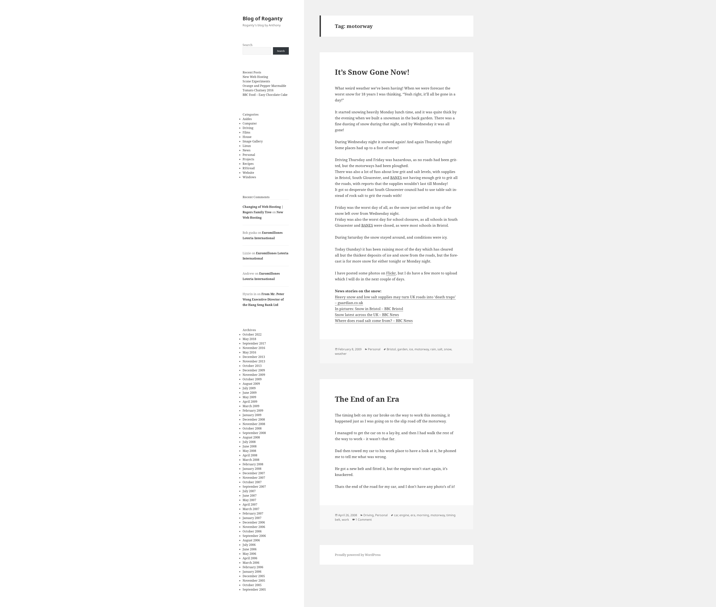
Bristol (391, 349)
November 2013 (254, 361)
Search (247, 45)
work (345, 520)
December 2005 (254, 576)
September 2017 (254, 343)
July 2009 (249, 388)
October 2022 (252, 334)
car (396, 515)
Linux (247, 146)
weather (341, 354)
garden (402, 349)
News (246, 150)
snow (447, 349)
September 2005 (254, 589)
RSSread (249, 168)
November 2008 (254, 424)
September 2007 (254, 487)
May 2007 (249, 500)
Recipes (248, 164)
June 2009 (250, 393)
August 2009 (251, 384)
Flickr (391, 273)
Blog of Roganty (262, 18)
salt (439, 349)
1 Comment (363, 520)
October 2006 (252, 531)
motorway (421, 349)
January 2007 (252, 518)
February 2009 (253, 410)
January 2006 (252, 572)
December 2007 (254, 473)
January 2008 (252, 469)
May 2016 (249, 352)
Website (248, 173)
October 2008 (252, 428)
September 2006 (254, 536)
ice (411, 349)
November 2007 (254, 478)
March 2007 (251, 509)
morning (423, 515)
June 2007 (250, 495)
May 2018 (249, 339)
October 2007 (252, 482)
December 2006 (254, 522)
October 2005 (252, 585)
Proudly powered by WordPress (358, 555)
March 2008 (251, 460)
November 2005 (254, 580)
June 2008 (250, 446)
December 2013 (254, 357)
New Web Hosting (255, 77)
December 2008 (254, 419)
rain (433, 349)
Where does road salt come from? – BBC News (374, 320)
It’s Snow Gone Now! (372, 72)
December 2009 (254, 370)
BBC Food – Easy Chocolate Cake (265, 95)
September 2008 (254, 433)
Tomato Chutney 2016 (258, 90)
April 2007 (250, 504)
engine (404, 515)
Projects (248, 159)
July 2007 (249, 491)
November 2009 (254, 375)
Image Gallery (253, 141)
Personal (249, 155)
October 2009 (252, 379)
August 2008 (251, 437)
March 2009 (251, 406)
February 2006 (253, 567)
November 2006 (254, 527)
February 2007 (253, 513)
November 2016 (254, 348)
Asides (247, 119)
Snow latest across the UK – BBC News (367, 314)
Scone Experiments (256, 81)
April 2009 (250, 402)
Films (246, 132)
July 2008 (249, 442)
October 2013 (252, 366)
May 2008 (249, 451)
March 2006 (251, 563)
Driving (248, 128)
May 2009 (249, 397)
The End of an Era (367, 399)
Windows (249, 177)
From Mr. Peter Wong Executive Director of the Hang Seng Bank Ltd (263, 299)
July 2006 (249, 545)
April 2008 (250, 455)
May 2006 (249, 554)
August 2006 (251, 540)
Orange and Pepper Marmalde (264, 86)
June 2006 (250, 549)
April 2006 (250, 558)
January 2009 (252, 415)
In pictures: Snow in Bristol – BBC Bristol (369, 308)
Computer (250, 123)
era (413, 515)
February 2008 (253, 464)
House (247, 137)
